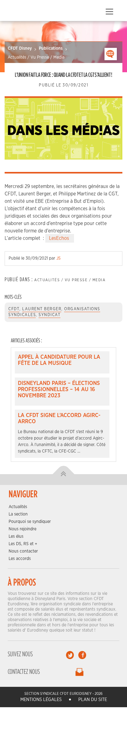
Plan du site (92, 699)
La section (18, 514)
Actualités (18, 507)
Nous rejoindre (22, 529)
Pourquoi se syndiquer (30, 522)
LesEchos (59, 238)
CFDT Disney (20, 48)
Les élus (16, 536)
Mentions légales (41, 699)
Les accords (20, 559)
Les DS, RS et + (23, 544)
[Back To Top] (64, 474)
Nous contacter (23, 551)
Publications (51, 48)
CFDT (13, 309)
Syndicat (49, 315)
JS (58, 258)
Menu (109, 11)
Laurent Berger (41, 309)
